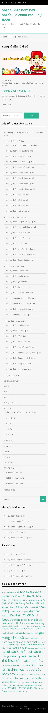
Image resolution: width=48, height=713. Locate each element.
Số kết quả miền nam (14, 483)
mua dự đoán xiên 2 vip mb (17, 194)
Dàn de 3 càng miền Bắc (34, 600)
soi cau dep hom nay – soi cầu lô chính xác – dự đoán (22, 15)
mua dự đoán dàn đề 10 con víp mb (20, 189)
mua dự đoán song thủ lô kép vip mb (21, 221)
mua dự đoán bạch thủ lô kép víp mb (21, 227)
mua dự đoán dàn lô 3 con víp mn (20, 347)
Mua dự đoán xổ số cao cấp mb (15, 83)
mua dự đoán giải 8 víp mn (17, 336)
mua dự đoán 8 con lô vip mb (18, 232)
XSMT (6, 397)
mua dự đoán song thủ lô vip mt (19, 309)
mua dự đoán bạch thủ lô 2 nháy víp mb (22, 145)
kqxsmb (40, 642)
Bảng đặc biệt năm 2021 (10, 592)
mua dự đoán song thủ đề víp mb (20, 167)
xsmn (4, 688)
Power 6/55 (10, 434)
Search (31, 115)
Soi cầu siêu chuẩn (11, 381)
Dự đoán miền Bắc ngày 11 (19, 612)
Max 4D (9, 429)
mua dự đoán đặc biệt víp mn (18, 341)
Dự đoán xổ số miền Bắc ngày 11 (13, 626)
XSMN (6, 392)
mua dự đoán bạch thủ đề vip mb (20, 162)
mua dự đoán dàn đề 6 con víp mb (20, 178)
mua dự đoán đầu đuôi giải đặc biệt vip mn (23, 352)
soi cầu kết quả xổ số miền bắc (28, 674)
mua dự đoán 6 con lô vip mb (18, 238)
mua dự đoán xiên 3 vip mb (17, 200)
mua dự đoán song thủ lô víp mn (19, 363)
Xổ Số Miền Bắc (15, 688)
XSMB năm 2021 (35, 685)
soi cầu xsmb (17, 678)
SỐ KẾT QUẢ (9, 468)
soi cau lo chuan (18, 647)
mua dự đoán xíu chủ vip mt (17, 276)
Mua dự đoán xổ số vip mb (15, 141)
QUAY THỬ (8, 462)
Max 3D (9, 423)
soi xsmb (25, 682)
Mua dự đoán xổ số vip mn (15, 321)
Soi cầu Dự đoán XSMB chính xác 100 (22, 667)
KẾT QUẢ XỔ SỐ (10, 402)
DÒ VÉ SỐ (8, 451)
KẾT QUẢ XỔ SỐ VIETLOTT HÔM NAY (21, 412)
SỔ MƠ (7, 457)
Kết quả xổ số (9, 490)
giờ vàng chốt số (23, 635)
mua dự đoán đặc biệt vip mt (18, 287)
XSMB (6, 386)
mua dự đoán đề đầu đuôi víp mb (20, 260)
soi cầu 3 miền (16, 651)
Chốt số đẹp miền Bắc (16, 600)
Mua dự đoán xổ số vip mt (15, 266)
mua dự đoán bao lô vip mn (17, 325)
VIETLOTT (8, 408)
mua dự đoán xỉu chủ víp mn (18, 330)
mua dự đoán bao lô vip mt (17, 271)
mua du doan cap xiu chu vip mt (19, 314)
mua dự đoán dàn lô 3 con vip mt (19, 292)
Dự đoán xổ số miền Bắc (24, 619)
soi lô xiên (17, 682)
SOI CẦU (7, 446)
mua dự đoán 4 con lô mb (16, 90)
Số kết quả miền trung (15, 478)
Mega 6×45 (10, 418)
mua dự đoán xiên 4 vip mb (17, 205)
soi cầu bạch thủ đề (25, 660)
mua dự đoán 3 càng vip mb (17, 211)
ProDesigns (41, 708)
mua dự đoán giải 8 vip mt (17, 281)
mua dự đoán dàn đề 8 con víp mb (20, 183)
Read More (6, 105)
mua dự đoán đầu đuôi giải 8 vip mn (21, 358)
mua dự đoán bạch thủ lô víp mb (19, 151)
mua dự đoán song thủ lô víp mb (19, 156)
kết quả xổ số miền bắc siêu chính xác (25, 645)
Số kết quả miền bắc (14, 472)
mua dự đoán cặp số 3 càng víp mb (20, 249)
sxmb (31, 682)
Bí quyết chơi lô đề (11, 375)
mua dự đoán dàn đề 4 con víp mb (20, 172)
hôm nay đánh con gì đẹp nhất (19, 642)
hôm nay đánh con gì (33, 638)
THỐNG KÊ (8, 441)
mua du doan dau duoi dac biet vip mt (21, 298)
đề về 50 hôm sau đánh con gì (17, 691)
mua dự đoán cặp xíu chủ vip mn (19, 369)
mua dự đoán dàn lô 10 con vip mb (20, 254)
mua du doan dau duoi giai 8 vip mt (20, 303)
